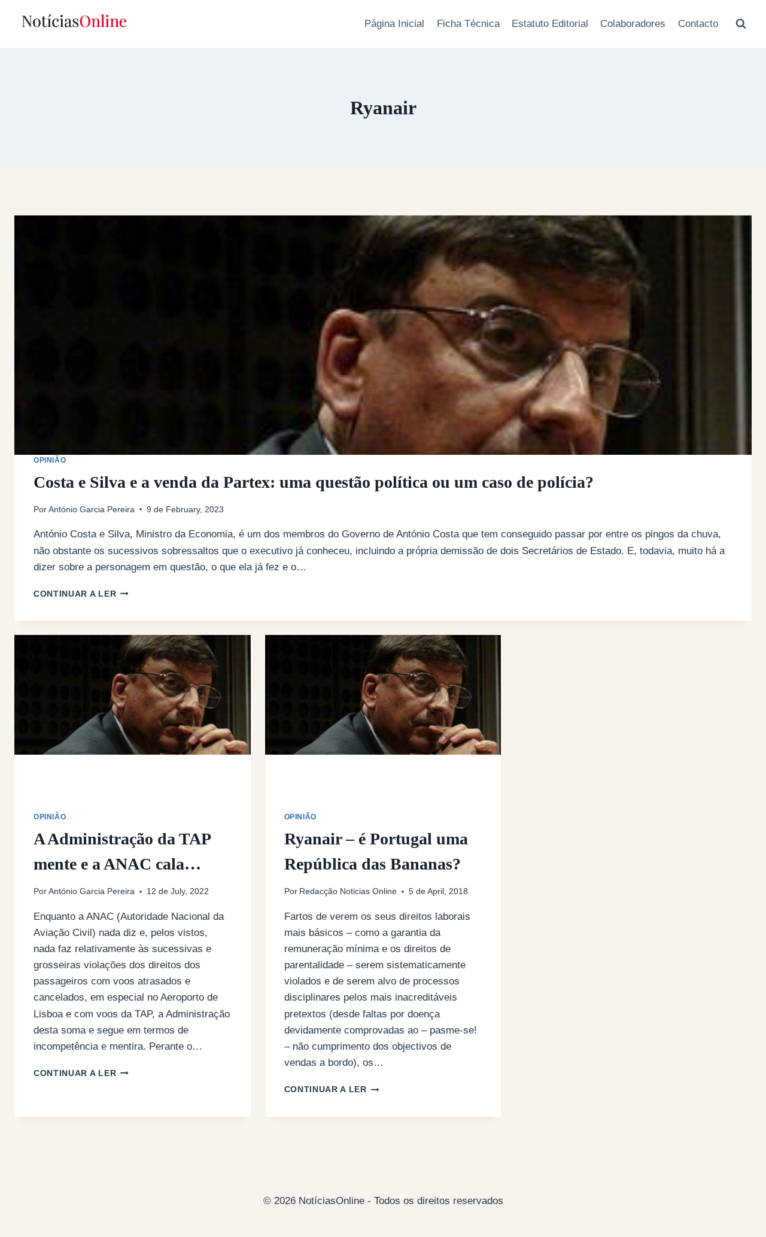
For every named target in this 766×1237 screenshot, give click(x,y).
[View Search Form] (741, 24)
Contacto (698, 23)
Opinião (50, 460)
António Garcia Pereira (91, 509)
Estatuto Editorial (550, 23)
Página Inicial (394, 23)
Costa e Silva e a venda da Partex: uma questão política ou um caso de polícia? (314, 482)
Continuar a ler (81, 593)
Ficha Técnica (468, 23)
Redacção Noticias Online (348, 891)
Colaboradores (632, 23)
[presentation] (383, 335)
